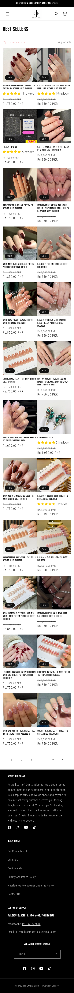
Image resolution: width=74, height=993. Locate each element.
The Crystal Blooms (32, 986)
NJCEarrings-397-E (45, 437)
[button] (7, 14)
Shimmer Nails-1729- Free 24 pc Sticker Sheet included (19, 380)
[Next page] (62, 760)
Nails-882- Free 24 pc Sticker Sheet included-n (52, 266)
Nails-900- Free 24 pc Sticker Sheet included (52, 559)
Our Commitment (17, 851)
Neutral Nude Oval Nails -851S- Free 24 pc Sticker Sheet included (19, 439)
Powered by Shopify (50, 986)
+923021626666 (31, 924)
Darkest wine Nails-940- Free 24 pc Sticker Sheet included (18, 207)
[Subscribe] (56, 954)
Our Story (13, 859)
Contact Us (14, 894)
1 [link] (11, 760)
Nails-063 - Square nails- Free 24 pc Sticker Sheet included (52, 497)
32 (52, 760)
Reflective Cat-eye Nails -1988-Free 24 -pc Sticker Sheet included (53, 674)
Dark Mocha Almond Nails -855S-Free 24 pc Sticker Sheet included (18, 497)
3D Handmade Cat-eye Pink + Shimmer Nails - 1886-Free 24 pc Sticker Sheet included (19, 616)
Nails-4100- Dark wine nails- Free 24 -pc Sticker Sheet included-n (19, 266)
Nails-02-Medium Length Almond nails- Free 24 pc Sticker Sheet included (53, 87)
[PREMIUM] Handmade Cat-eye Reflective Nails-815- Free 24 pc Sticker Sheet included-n (19, 675)
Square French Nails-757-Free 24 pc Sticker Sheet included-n (52, 732)
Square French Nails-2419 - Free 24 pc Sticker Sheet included (19, 559)
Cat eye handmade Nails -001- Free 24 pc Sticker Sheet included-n (53, 149)
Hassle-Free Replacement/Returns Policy (31, 885)
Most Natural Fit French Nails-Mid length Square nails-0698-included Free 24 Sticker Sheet (52, 381)
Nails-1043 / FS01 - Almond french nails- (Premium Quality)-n (18, 321)
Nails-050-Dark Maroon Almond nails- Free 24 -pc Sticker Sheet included (19, 87)
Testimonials (15, 868)
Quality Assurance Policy (22, 877)
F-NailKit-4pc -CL (10, 147)
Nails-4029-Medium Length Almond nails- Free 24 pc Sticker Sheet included (52, 323)
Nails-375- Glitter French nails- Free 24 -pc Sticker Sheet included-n (19, 732)
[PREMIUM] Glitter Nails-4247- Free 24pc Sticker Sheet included (52, 615)
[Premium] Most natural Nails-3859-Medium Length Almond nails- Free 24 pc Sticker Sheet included (53, 208)
